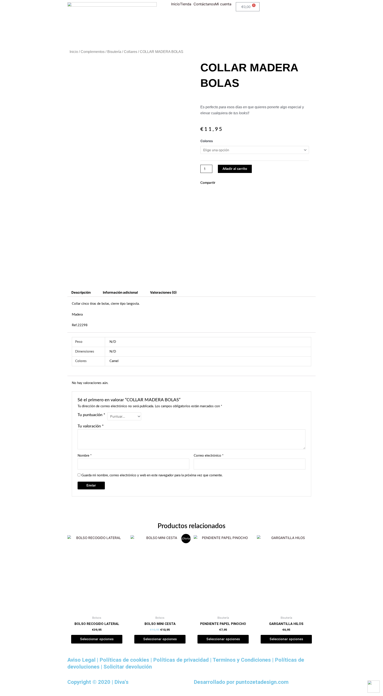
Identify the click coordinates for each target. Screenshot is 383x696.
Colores (206, 141)
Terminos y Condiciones (242, 660)
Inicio (175, 4)
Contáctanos (204, 4)
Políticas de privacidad (181, 660)
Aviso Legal (81, 660)
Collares (130, 52)
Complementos (93, 52)
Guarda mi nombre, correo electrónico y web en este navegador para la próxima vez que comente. (152, 475)
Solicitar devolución (128, 666)
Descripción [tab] (81, 292)
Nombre (85, 455)
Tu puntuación (91, 415)
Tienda (185, 4)
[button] (186, 4)
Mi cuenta (223, 4)
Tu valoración (91, 426)
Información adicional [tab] (120, 292)
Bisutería (114, 52)
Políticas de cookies (124, 660)
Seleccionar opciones (96, 639)
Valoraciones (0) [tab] (163, 292)
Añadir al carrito (235, 169)
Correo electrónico (208, 455)
